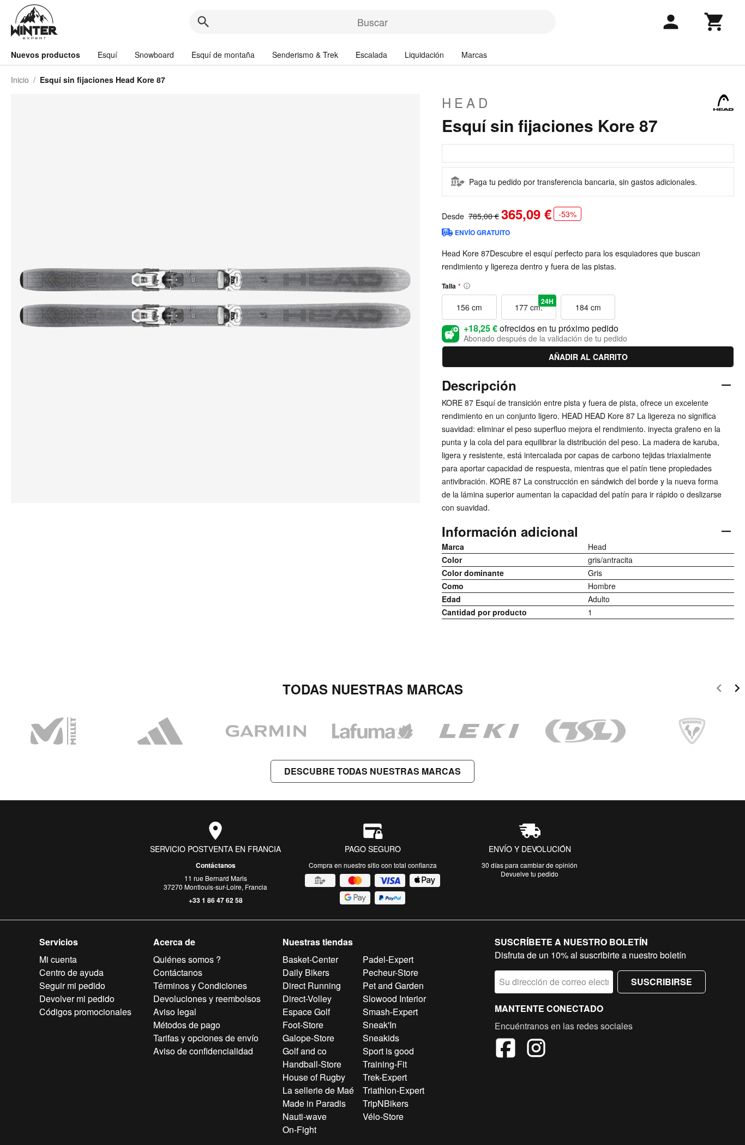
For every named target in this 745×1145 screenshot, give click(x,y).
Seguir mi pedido (72, 985)
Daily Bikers (306, 972)
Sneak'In (379, 1024)
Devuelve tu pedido (529, 873)
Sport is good (388, 1051)
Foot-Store (303, 1024)
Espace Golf (306, 1011)
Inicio (20, 79)
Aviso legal (174, 1011)
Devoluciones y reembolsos (207, 998)
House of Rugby (314, 1077)
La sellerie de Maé (318, 1090)
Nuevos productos (45, 54)
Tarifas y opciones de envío (206, 1038)
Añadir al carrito (588, 356)
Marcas (474, 54)
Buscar (372, 22)
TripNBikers (385, 1103)
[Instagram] (536, 1049)
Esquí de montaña (223, 54)
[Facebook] (505, 1049)
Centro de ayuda (71, 972)
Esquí (107, 54)
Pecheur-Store (390, 972)
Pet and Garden (393, 985)
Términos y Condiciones (200, 985)
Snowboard (154, 54)
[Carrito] (714, 22)
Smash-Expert (390, 1011)
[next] (737, 689)
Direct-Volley (307, 998)
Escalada (371, 54)
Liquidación (424, 54)
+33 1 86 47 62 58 (216, 900)
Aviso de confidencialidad (203, 1051)
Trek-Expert (385, 1077)
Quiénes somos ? (187, 959)
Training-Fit (385, 1064)
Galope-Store (308, 1038)
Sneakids (381, 1038)
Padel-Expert (388, 959)
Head (466, 102)
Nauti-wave (305, 1116)
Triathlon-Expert (393, 1090)
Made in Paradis (314, 1103)
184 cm (588, 307)
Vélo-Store (383, 1116)
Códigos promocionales (85, 1011)
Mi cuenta (58, 959)
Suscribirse (661, 981)
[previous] (719, 689)
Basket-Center (310, 959)
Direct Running (312, 985)
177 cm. (534, 304)
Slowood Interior (394, 998)
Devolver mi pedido (77, 998)
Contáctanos (216, 865)
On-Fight (299, 1129)
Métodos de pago (186, 1024)
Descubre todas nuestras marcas (372, 771)
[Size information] (467, 286)
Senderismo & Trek (305, 54)
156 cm (469, 307)
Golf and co (305, 1051)
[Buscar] (203, 22)
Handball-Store (312, 1064)
